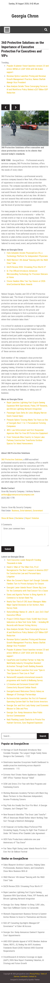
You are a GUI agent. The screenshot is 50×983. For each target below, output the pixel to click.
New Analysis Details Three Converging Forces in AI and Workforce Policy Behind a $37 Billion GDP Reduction (27, 89)
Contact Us (32, 976)
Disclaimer (19, 518)
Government (38, 510)
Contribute (23, 976)
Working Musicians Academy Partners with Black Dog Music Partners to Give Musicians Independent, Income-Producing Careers (25, 796)
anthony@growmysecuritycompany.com (17, 494)
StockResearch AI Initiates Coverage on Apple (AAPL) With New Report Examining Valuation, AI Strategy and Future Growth (23, 960)
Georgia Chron (25, 16)
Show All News (7, 518)
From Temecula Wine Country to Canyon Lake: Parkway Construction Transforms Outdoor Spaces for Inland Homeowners (26, 440)
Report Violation (32, 518)
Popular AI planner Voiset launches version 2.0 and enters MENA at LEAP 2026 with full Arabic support (28, 69)
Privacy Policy (34, 974)
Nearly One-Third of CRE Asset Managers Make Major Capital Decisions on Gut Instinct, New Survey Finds (26, 604)
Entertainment (26, 510)
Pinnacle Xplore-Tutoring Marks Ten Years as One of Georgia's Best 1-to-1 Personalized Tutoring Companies (27, 423)
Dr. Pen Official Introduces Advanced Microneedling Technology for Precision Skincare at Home (27, 274)
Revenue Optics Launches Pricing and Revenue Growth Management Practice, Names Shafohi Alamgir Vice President (26, 79)
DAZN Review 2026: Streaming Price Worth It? (26, 267)
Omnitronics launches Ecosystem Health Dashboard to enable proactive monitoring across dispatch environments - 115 (26, 765)
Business (15, 510)
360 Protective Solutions (12, 459)
